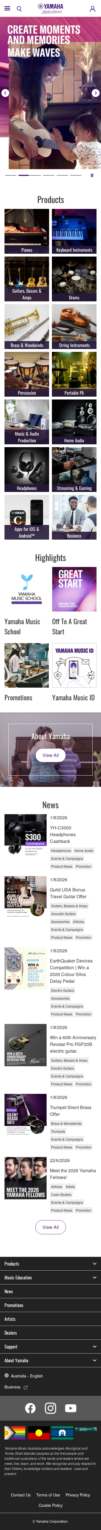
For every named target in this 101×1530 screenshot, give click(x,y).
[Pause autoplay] (92, 175)
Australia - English (27, 1376)
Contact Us (21, 1495)
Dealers (10, 1332)
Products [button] (11, 1263)
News (8, 1291)
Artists (9, 1318)
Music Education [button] (18, 1277)
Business (12, 1387)
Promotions (13, 1305)
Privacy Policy (78, 1495)
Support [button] (10, 1346)
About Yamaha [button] (16, 1360)
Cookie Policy (51, 1505)
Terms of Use (48, 1495)
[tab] (10, 175)
